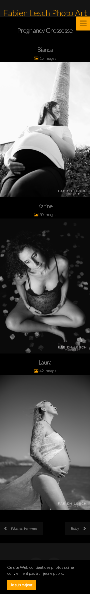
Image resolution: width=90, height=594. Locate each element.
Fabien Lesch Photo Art (45, 12)
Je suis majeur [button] (21, 585)
